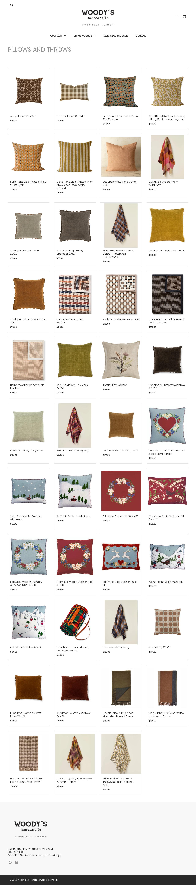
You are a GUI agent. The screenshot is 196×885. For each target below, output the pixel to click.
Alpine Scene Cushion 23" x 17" (166, 582)
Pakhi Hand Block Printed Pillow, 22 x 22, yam (28, 183)
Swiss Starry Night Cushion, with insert (26, 517)
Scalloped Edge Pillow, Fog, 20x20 (26, 252)
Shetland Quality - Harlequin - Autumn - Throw (74, 780)
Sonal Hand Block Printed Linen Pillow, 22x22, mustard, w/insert (167, 117)
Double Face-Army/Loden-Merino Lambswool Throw (119, 714)
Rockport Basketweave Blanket (121, 319)
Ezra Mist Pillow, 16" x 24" (70, 116)
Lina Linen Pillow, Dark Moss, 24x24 (72, 386)
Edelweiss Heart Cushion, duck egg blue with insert (167, 452)
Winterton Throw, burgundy (73, 450)
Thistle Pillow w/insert (115, 385)
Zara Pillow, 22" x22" (160, 647)
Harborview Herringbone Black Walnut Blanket (167, 321)
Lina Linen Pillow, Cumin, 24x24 (166, 250)
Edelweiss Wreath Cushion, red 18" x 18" (75, 583)
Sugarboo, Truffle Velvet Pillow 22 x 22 (167, 386)
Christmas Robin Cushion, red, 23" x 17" (166, 517)
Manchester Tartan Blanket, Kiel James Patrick (73, 649)
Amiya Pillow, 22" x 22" (22, 116)
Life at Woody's (83, 35)
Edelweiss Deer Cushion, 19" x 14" (119, 583)
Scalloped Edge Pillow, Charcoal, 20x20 (70, 252)
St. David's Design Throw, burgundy (163, 183)
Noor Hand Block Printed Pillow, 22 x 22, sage (121, 117)
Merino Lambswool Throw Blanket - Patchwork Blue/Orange (118, 254)
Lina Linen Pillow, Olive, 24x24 (26, 450)
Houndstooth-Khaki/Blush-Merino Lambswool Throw (26, 780)
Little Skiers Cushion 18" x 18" (26, 647)
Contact (141, 35)
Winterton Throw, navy (116, 647)
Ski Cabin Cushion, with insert (74, 516)
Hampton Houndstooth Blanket (70, 321)
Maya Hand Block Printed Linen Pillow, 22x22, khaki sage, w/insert (74, 185)
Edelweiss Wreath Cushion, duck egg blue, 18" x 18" (26, 583)
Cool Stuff (56, 35)
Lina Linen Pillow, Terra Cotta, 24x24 (119, 183)
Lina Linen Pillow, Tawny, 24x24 (120, 450)
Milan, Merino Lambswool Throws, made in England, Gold (118, 782)
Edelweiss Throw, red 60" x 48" (120, 516)
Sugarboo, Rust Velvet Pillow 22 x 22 (73, 714)
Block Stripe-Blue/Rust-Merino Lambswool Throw (166, 714)
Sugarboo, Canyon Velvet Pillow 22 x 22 (25, 714)
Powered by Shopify (48, 880)
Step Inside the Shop (116, 35)
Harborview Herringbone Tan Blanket (27, 386)
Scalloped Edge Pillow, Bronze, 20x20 (28, 321)
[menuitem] (58, 35)
